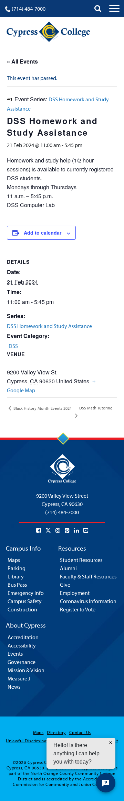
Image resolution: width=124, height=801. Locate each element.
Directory (56, 732)
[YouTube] (85, 530)
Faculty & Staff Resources (88, 576)
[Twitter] (48, 530)
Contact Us (80, 732)
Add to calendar (42, 232)
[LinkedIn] (76, 530)
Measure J (19, 678)
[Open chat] (105, 782)
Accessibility (22, 645)
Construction (22, 609)
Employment (75, 592)
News (14, 686)
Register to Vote (77, 609)
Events (15, 653)
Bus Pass (17, 584)
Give (65, 584)
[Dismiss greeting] (110, 742)
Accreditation (23, 637)
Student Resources (81, 559)
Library (16, 576)
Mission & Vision (26, 670)
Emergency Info (26, 592)
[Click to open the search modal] (98, 8)
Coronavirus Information (88, 601)
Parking (16, 568)
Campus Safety (25, 601)
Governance (21, 661)
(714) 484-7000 (28, 8)
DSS (13, 345)
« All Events (22, 61)
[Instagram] (57, 530)
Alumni (68, 568)
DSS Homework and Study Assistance (49, 326)
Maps (14, 559)
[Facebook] (38, 530)
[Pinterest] (67, 530)
